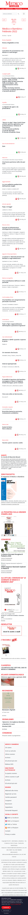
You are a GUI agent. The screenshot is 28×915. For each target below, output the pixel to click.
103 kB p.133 (22, 448)
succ (24, 20)
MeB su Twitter (12, 824)
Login (2, 8)
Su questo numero (11, 773)
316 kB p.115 (22, 291)
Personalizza (6, 913)
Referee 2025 (9, 764)
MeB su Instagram (13, 821)
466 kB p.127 (22, 390)
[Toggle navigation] (24, 13)
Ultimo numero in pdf (12, 777)
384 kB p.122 (22, 331)
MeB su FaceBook (13, 818)
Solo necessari (6, 910)
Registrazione (18, 8)
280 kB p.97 (22, 248)
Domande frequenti (11, 810)
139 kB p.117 (22, 314)
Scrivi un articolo (10, 751)
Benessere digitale (8, 710)
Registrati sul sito (10, 794)
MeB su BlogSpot (12, 827)
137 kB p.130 (22, 401)
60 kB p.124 (22, 349)
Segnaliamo (9, 807)
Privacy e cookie (10, 834)
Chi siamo (8, 747)
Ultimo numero (10, 754)
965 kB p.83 (22, 176)
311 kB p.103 (22, 272)
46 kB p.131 (22, 419)
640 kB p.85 (22, 198)
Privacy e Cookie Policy (16, 904)
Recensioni (8, 804)
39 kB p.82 (23, 152)
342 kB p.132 (22, 434)
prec (4, 20)
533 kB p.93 (22, 219)
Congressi (8, 800)
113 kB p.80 (22, 138)
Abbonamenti (9, 8)
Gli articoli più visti (11, 761)
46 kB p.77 (23, 97)
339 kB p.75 (22, 68)
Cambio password (11, 797)
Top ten (9, 35)
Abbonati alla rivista (11, 790)
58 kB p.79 (23, 114)
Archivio (4, 35)
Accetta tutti (6, 907)
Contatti (7, 831)
